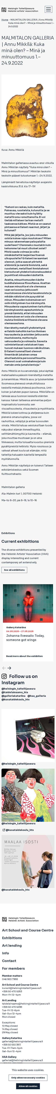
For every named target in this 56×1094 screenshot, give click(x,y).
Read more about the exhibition (24, 656)
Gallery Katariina (16, 627)
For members (13, 969)
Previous (3, 667)
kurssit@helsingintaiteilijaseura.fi (22, 988)
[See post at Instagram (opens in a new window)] (28, 735)
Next (8, 667)
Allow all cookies (28, 1086)
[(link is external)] (3, 830)
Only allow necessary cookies (28, 1077)
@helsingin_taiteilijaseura (18, 688)
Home (4, 19)
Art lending (12, 946)
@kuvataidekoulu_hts (15, 699)
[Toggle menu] (48, 9)
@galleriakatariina (13, 696)
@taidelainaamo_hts (14, 692)
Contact (9, 961)
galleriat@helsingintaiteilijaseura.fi (22, 1041)
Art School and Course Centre (27, 930)
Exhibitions (12, 938)
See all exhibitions (14, 569)
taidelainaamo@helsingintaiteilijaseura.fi (26, 1003)
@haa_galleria (36, 696)
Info (5, 953)
